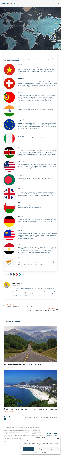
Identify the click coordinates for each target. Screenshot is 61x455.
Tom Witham (7, 32)
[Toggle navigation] (49, 3)
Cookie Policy (37, 452)
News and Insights (8, 42)
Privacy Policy (43, 452)
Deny (40, 449)
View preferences (53, 449)
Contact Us (54, 419)
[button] (58, 437)
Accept (28, 449)
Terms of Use (27, 417)
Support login (53, 417)
